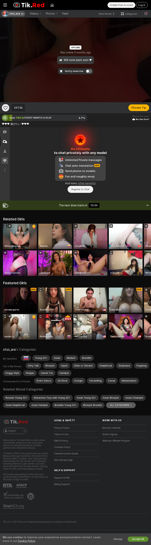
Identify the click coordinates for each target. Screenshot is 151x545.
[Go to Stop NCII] (14, 506)
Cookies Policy (62, 447)
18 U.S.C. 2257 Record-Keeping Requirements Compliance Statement (40, 522)
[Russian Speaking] (26, 358)
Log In (141, 5)
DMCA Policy (61, 440)
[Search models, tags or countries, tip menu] (146, 14)
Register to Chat (80, 189)
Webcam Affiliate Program (116, 440)
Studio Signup (109, 434)
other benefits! (87, 183)
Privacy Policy (61, 428)
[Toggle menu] (5, 5)
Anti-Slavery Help (63, 460)
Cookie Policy (26, 540)
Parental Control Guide (66, 453)
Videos (35, 13)
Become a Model (111, 428)
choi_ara (9, 349)
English (12, 431)
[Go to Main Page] (28, 5)
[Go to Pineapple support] (31, 496)
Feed (65, 13)
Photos (52, 13)
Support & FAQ (62, 478)
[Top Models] (52, 5)
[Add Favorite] (5, 107)
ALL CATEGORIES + (121, 405)
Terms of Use (61, 434)
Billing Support (62, 484)
